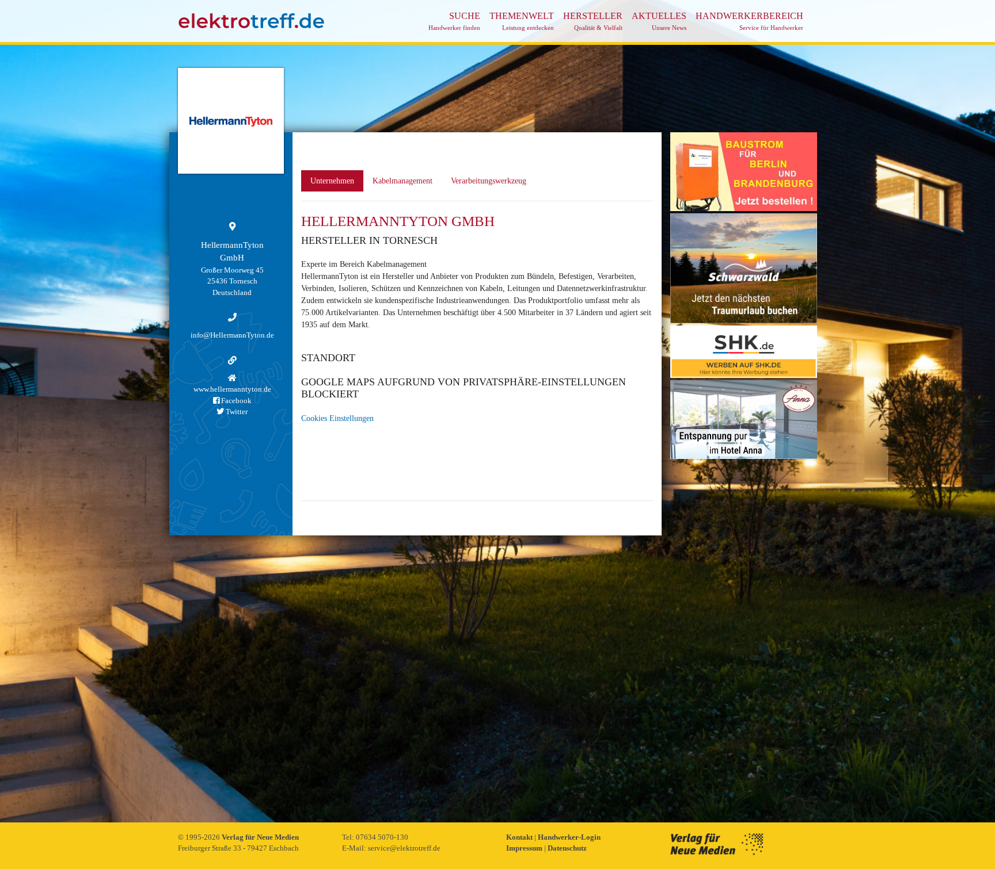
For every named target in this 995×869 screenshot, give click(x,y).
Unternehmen (332, 181)
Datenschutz (567, 848)
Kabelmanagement (402, 181)
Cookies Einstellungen (337, 418)
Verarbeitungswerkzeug (488, 181)
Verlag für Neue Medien (260, 837)
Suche (454, 21)
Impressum (525, 848)
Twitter (236, 411)
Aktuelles (659, 21)
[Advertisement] (743, 633)
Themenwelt (521, 21)
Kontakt (520, 837)
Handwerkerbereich (749, 21)
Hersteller (592, 21)
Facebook (235, 400)
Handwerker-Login (569, 837)
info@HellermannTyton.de (232, 335)
